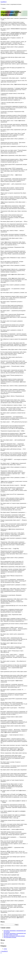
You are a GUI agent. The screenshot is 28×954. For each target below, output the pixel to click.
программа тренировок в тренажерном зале (15, 933)
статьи (5, 948)
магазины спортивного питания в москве (14, 936)
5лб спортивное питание (10, 937)
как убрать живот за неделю (11, 934)
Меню (4, 8)
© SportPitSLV (4, 951)
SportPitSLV (4, 1)
